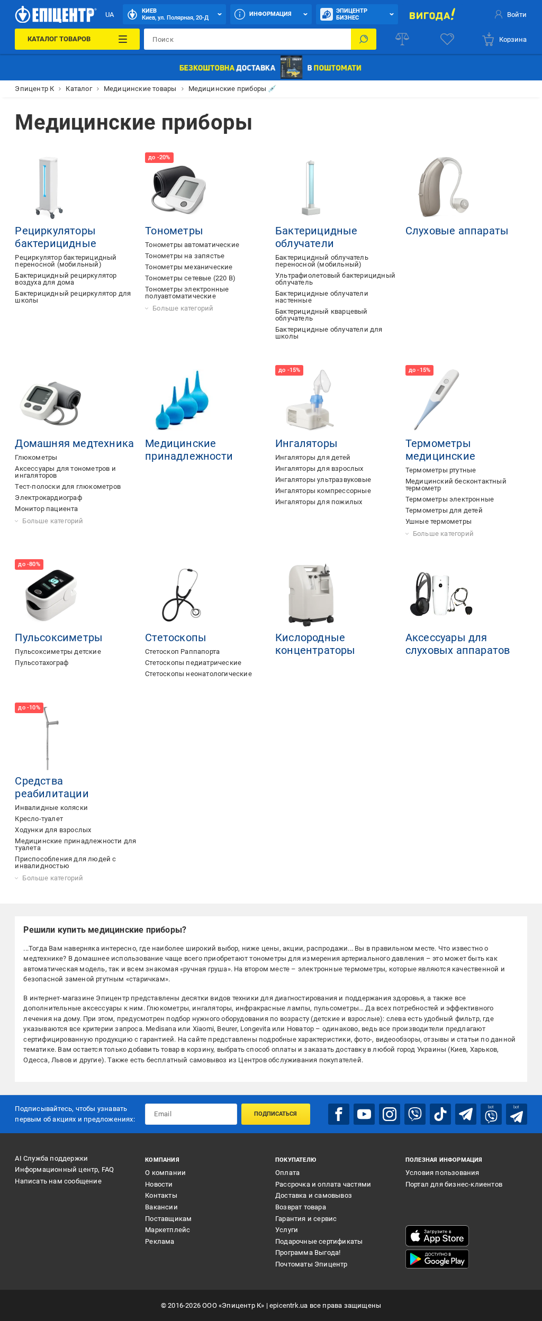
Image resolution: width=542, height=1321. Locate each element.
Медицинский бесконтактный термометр (456, 484)
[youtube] (364, 1114)
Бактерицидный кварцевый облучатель (321, 314)
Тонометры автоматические (192, 245)
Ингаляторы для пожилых (318, 502)
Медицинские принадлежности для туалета (75, 844)
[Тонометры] (181, 188)
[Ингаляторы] (311, 401)
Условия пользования (442, 1173)
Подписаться (275, 1113)
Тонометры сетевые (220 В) (190, 278)
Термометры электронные (449, 499)
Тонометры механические (188, 267)
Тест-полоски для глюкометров (68, 486)
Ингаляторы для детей (312, 457)
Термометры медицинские (440, 449)
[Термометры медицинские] (441, 401)
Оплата (287, 1173)
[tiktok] (440, 1114)
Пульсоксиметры (59, 637)
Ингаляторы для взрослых (319, 468)
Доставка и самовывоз (313, 1195)
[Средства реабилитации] (51, 738)
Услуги (286, 1230)
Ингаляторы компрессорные (323, 491)
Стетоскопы (175, 637)
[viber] (415, 1114)
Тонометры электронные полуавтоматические (187, 292)
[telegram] (465, 1114)
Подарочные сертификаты (319, 1241)
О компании (165, 1173)
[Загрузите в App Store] (437, 1235)
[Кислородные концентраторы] (311, 595)
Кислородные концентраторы (315, 644)
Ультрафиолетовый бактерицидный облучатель (335, 278)
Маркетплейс (167, 1230)
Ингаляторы (306, 443)
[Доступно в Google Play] (437, 1259)
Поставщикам (168, 1219)
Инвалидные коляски (51, 808)
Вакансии (161, 1207)
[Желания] (447, 39)
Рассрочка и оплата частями (323, 1184)
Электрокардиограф (48, 498)
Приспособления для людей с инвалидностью (65, 862)
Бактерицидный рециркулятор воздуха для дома (65, 278)
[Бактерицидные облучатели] (311, 188)
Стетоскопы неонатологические (198, 674)
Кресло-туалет (39, 819)
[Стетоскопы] (181, 595)
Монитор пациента (46, 509)
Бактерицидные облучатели (316, 237)
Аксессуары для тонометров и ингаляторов (65, 471)
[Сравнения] (402, 39)
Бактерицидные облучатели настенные (321, 296)
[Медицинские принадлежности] (181, 401)
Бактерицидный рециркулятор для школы (73, 296)
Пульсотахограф (41, 663)
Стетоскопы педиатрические (193, 663)
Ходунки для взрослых (53, 830)
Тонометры (174, 230)
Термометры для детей (444, 510)
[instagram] (389, 1114)
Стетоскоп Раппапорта (182, 651)
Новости (159, 1184)
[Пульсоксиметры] (51, 595)
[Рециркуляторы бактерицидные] (51, 188)
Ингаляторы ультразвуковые (323, 480)
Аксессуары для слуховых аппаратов (457, 644)
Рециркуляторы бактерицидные (55, 237)
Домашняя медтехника (74, 443)
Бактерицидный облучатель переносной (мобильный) (321, 260)
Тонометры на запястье (184, 256)
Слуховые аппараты (457, 230)
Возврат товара (300, 1207)
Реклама (159, 1241)
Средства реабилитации (51, 787)
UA (109, 15)
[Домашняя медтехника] (51, 401)
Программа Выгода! (307, 1252)
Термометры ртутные (440, 470)
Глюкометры (36, 457)
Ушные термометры (438, 521)
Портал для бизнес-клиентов (453, 1184)
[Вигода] (432, 14)
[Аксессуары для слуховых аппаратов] (441, 595)
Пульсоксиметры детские (58, 651)
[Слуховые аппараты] (441, 188)
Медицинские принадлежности (189, 449)
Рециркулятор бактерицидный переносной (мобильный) (65, 260)
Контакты (161, 1195)
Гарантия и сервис (306, 1219)
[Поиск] (363, 39)
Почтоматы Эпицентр (311, 1264)
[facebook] (338, 1114)
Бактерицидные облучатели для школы (329, 332)
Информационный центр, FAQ (64, 1169)
